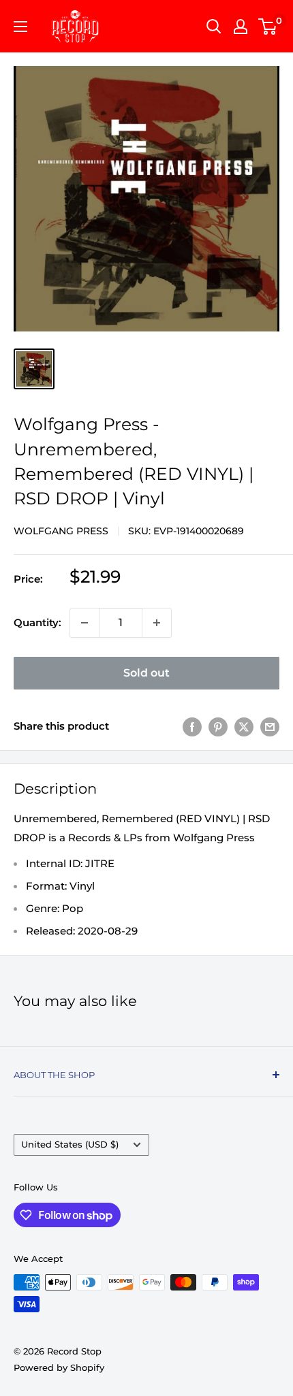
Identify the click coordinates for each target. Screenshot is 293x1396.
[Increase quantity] (156, 622)
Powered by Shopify (59, 1367)
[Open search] (213, 26)
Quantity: (37, 622)
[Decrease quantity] (84, 622)
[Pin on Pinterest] (218, 726)
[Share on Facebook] (192, 726)
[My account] (240, 26)
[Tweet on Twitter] (243, 726)
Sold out (146, 672)
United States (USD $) (70, 1144)
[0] (268, 26)
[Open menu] (20, 26)
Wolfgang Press (61, 531)
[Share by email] (269, 726)
